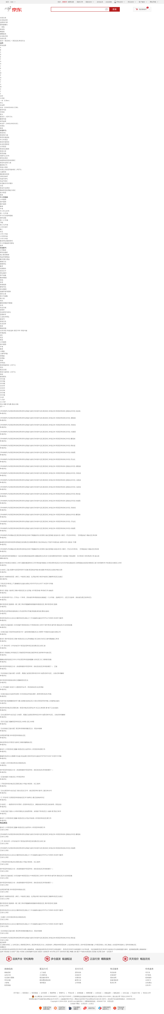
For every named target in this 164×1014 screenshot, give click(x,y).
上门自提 (43, 972)
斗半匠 (2, 98)
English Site (136, 993)
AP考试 (2, 363)
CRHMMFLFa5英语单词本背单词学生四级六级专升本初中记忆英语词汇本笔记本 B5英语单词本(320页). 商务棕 (38, 508)
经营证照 (110, 1001)
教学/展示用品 (5, 259)
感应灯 (40, 952)
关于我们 (16, 993)
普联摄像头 (4, 25)
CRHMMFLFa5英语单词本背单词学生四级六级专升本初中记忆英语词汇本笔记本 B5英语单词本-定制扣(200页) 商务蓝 (40, 494)
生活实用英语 (4, 144)
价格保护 (113, 975)
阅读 (1, 374)
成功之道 (3, 294)
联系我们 (26, 993)
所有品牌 (3, 45)
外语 (1, 282)
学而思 (2, 112)
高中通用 (3, 204)
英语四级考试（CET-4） (8, 365)
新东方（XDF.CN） (6, 117)
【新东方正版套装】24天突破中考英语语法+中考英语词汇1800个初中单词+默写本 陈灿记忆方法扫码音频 (36, 625)
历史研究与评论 (5, 312)
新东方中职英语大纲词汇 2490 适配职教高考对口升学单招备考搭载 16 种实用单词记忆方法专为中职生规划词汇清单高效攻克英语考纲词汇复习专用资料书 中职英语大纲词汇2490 (61, 563)
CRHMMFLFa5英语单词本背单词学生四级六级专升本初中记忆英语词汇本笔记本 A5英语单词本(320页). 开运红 (38, 521)
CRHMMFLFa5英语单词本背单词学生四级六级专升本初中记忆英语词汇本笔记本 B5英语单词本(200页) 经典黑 (37, 452)
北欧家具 (46, 952)
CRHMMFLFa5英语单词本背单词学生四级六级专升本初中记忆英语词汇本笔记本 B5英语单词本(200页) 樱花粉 (37, 439)
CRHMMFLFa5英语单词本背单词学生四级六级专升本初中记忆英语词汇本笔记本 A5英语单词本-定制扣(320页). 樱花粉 (40, 466)
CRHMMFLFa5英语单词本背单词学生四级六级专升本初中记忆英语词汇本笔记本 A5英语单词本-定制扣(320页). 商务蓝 (40, 473)
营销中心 (62, 993)
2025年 (2, 386)
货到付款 (78, 972)
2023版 (2, 381)
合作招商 (44, 993)
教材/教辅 (3, 278)
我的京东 (89, 2)
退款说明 (113, 977)
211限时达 (43, 975)
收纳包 (2, 29)
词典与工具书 (4, 156)
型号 (57, 952)
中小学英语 (4, 140)
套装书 (2, 319)
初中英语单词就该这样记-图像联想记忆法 (14, 680)
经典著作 (3, 268)
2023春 (2, 393)
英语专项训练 (4, 137)
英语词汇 (8, 41)
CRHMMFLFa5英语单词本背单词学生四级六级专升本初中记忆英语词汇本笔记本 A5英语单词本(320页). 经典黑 (38, 432)
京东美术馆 (4, 36)
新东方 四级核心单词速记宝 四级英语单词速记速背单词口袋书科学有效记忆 (26, 653)
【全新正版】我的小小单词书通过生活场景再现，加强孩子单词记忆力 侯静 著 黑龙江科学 (30, 811)
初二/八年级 (4, 220)
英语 (1, 340)
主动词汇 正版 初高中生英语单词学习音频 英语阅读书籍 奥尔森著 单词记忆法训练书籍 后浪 (31, 570)
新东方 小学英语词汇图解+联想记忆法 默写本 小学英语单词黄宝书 (22, 749)
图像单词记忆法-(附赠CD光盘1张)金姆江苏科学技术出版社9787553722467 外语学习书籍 (30, 756)
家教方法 (3, 261)
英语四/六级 (4, 135)
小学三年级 (4, 234)
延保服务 (148, 977)
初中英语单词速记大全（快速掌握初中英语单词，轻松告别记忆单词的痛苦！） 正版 (28, 666)
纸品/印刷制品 (5, 257)
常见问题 (7, 980)
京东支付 (84, 1004)
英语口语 (3, 151)
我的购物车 (143, 9)
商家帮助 (53, 993)
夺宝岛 (147, 972)
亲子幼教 (3, 275)
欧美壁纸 (88, 952)
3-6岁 (2, 397)
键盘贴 (2, 31)
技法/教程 (3, 289)
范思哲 (35, 952)
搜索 (114, 9)
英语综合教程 (4, 149)
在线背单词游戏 (118, 945)
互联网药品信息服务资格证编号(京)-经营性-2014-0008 (92, 996)
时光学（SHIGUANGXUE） (9, 123)
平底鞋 (82, 952)
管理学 (2, 310)
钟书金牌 (3, 121)
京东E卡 (148, 980)
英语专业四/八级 (5, 163)
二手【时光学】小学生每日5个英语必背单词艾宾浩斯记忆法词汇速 (22, 646)
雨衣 (64, 952)
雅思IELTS (3, 165)
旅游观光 (3, 376)
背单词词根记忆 (131, 945)
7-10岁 (2, 399)
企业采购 (109, 2)
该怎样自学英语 (73, 945)
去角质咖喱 (29, 952)
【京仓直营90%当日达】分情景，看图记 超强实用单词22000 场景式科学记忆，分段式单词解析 (32, 715)
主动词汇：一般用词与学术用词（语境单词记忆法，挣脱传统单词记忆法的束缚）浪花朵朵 (30, 804)
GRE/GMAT (4, 176)
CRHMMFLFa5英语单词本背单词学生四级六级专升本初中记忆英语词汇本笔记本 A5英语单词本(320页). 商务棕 (38, 425)
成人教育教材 (4, 255)
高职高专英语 (4, 174)
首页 (1, 41)
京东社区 (98, 993)
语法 (1, 367)
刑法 (1, 301)
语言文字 (3, 271)
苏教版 (2, 356)
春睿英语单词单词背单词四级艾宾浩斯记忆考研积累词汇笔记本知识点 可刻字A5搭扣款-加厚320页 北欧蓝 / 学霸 (38, 542)
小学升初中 (4, 227)
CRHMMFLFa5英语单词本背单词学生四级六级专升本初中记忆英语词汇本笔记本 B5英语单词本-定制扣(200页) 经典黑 (40, 501)
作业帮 (2, 105)
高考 (1, 206)
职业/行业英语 (5, 188)
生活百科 (3, 324)
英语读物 (3, 153)
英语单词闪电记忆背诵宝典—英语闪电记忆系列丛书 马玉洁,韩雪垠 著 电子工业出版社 (29, 708)
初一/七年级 (4, 213)
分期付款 (78, 977)
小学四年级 (4, 236)
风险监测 (107, 993)
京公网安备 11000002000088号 (45, 996)
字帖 (1, 222)
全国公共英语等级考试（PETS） (11, 169)
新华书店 (3, 110)
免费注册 (71, 2)
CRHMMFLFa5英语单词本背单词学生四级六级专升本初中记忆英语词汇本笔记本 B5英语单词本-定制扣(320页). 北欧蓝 (40, 480)
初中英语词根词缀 (87, 945)
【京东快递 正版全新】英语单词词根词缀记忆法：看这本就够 (21, 728)
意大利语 (3, 192)
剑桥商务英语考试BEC (8, 160)
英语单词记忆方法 (38, 945)
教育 (1, 266)
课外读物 (3, 218)
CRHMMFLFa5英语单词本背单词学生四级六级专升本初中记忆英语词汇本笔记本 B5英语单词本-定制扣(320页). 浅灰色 (40, 487)
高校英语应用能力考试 (7, 190)
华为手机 (53, 952)
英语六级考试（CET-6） (8, 372)
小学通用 (3, 199)
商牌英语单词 (25, 945)
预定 (68, 952)
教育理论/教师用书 (6, 241)
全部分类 (3, 18)
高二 (1, 229)
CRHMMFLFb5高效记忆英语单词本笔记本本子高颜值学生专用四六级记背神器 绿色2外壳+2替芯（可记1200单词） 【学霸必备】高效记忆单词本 (49, 549)
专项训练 (3, 333)
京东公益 (126, 993)
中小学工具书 (4, 211)
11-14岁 (3, 402)
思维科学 (3, 314)
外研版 (2, 358)
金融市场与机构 (5, 291)
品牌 (1, 952)
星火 (1, 114)
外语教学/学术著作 (6, 183)
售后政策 (113, 972)
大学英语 (3, 146)
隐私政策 (117, 993)
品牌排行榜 (4, 22)
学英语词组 (99, 945)
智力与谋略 (4, 296)
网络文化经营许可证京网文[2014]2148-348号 (90, 999)
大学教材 (3, 250)
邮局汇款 (78, 980)
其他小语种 (4, 167)
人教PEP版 (4, 353)
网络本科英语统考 (60, 945)
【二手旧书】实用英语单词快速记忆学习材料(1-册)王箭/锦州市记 (22, 797)
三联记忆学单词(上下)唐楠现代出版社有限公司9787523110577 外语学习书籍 (26, 584)
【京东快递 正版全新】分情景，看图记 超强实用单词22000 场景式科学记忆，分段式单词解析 (32, 673)
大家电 (6, 983)
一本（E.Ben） (5, 100)
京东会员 (100, 2)
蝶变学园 (3, 119)
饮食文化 (3, 321)
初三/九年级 (4, 225)
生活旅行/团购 (9, 977)
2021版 (2, 379)
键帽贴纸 (3, 34)
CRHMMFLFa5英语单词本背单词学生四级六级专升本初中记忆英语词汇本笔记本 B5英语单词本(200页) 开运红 (37, 459)
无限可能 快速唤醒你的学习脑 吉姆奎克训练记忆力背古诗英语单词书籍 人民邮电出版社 (30, 701)
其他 (1, 280)
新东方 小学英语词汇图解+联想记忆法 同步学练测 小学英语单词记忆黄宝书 (25, 818)
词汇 (1, 335)
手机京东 (120, 2)
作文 (1, 232)
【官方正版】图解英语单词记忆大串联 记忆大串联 (17, 722)
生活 (1, 305)
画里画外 (49, 945)
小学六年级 (4, 238)
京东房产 (13, 952)
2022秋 (2, 390)
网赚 (71, 952)
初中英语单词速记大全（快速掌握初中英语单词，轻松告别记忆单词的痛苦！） (27, 770)
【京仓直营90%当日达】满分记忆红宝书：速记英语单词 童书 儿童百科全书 (26, 791)
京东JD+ (148, 985)
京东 (21, 10)
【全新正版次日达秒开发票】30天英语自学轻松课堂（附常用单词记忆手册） (26, 694)
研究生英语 (4, 158)
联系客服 (7, 985)
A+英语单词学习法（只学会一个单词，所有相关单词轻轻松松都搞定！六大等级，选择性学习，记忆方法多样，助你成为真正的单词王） (46, 597)
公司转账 (78, 983)
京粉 (74, 952)
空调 (61, 952)
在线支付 (78, 975)
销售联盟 (89, 993)
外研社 (2, 126)
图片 (78, 952)
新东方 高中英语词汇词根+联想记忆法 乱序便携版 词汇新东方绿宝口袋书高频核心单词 (29, 639)
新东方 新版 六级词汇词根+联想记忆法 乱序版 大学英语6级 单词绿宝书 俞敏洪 (26, 590)
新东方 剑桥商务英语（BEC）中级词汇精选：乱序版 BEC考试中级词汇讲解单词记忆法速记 (31, 577)
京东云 (91, 1004)
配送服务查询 (44, 977)
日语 (1, 186)
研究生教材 (4, 252)
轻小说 (2, 298)
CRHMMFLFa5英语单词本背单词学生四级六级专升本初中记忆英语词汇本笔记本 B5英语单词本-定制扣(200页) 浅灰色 (40, 411)
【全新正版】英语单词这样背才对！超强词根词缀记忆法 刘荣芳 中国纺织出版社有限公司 (30, 632)
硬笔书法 (3, 287)
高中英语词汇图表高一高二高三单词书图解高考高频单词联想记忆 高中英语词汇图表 (28, 604)
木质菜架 (6, 952)
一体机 (2, 27)
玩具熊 (99, 952)
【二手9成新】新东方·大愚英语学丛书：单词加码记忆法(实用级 (21, 687)
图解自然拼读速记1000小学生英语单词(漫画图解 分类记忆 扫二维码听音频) (26, 659)
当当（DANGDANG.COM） (9, 107)
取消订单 (113, 983)
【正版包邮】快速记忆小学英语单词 (12, 777)
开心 (1, 103)
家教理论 (3, 264)
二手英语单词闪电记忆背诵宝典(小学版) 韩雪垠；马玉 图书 (20, 784)
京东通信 (148, 983)
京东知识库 (4, 20)
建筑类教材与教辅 (6, 303)
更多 (1, 128)
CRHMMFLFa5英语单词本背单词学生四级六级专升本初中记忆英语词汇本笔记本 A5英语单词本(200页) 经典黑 (37, 528)
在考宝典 (16, 945)
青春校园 (3, 284)
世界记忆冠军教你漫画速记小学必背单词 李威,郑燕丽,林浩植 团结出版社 (24, 611)
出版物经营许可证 (67, 999)
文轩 (1, 96)
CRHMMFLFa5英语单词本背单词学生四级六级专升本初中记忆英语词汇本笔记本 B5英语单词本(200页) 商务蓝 (37, 445)
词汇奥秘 (108, 945)
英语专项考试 (4, 142)
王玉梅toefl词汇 (5, 945)
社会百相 (3, 307)
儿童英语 (3, 172)
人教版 (2, 351)
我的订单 (80, 2)
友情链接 (80, 993)
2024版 (2, 383)
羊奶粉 (22, 952)
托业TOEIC (4, 181)
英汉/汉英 (3, 370)
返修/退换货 (114, 980)
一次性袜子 (109, 952)
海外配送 (43, 983)
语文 (1, 337)
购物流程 (7, 972)
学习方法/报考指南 (6, 215)
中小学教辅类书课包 (7, 243)
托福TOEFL (4, 179)
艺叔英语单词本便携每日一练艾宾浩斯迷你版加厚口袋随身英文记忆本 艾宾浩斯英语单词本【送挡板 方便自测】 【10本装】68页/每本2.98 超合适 (49, 556)
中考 (1, 209)
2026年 (2, 388)
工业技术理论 (4, 317)
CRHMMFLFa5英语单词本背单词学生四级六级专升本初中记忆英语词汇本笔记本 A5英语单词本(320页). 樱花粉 (38, 418)
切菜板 (94, 952)
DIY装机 (148, 975)
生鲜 (103, 952)
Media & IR (147, 993)
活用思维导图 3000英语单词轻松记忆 (12, 735)
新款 (18, 952)
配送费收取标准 (45, 980)
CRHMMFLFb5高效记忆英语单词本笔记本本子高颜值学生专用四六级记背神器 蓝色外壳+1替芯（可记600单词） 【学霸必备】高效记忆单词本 (48, 535)
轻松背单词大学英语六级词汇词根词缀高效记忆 (16, 742)
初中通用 (3, 202)
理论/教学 (3, 273)
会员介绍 (7, 975)
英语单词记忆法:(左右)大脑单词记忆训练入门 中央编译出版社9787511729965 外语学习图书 (31, 618)
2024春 (2, 395)
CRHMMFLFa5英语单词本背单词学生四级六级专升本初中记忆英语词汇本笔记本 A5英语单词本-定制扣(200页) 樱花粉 (40, 514)
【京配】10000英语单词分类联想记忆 (13, 763)
